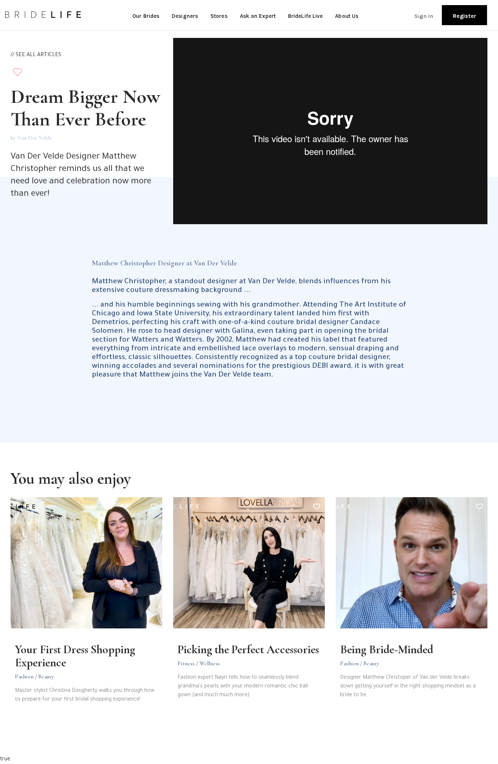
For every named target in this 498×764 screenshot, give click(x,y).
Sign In (424, 16)
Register (464, 15)
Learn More (54, 721)
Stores (218, 16)
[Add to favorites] (17, 74)
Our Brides (145, 16)
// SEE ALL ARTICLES (36, 55)
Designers (185, 16)
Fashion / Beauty (34, 676)
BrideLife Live (305, 16)
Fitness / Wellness (199, 663)
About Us (346, 16)
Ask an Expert (258, 16)
